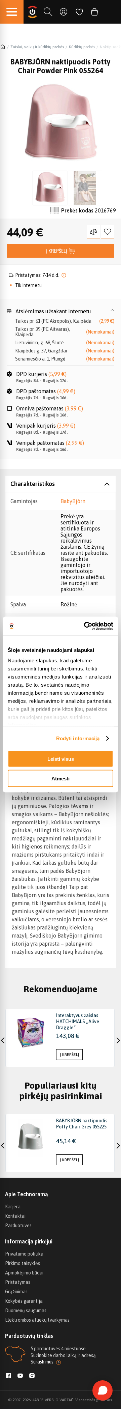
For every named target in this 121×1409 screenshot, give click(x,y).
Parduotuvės (18, 1225)
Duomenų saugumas (25, 1310)
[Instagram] (32, 1376)
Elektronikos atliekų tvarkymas (37, 1320)
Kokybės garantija (24, 1301)
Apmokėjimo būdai (24, 1272)
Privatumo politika (24, 1254)
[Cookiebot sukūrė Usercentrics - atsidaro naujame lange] (85, 626)
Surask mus (42, 1361)
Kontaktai (15, 1216)
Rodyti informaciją (78, 738)
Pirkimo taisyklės (22, 1263)
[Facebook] (8, 1376)
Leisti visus (60, 758)
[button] (60, 311)
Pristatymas (17, 1282)
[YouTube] (20, 1376)
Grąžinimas (16, 1291)
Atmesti (60, 778)
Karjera (13, 1206)
